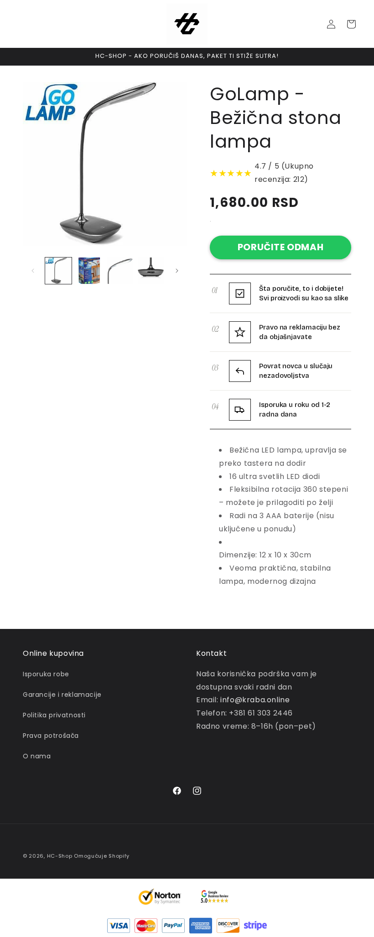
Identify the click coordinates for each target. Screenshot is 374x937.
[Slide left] (33, 271)
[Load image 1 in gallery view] (58, 270)
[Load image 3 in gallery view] (120, 270)
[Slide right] (177, 271)
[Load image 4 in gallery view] (151, 270)
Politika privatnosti (54, 715)
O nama (37, 756)
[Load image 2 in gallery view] (89, 270)
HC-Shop (60, 856)
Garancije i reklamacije (62, 694)
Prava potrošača (51, 735)
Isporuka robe (46, 674)
